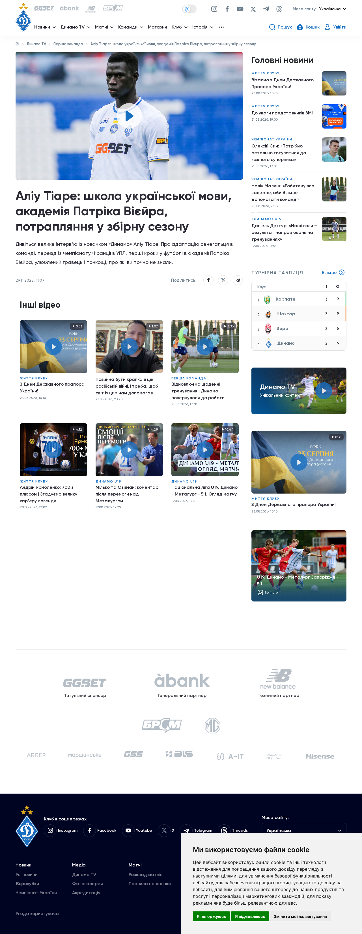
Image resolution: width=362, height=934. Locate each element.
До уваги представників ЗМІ (282, 113)
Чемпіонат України (271, 139)
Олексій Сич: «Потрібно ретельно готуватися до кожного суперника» (278, 152)
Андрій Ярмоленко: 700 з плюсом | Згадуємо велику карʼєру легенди (48, 494)
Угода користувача (37, 913)
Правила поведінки (150, 883)
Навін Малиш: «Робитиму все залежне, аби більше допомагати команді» (282, 192)
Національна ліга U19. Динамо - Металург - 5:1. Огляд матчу (204, 491)
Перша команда (68, 44)
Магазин (157, 27)
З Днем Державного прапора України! (52, 387)
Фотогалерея (87, 883)
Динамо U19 (109, 481)
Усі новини (27, 874)
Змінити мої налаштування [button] (300, 916)
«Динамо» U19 (266, 219)
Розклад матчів (145, 874)
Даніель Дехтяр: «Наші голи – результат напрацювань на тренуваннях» (284, 232)
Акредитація (86, 892)
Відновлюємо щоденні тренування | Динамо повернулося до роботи (198, 390)
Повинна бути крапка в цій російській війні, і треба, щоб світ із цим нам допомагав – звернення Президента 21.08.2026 (127, 386)
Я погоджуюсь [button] (211, 916)
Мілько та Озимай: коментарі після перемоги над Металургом (127, 494)
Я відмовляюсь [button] (250, 916)
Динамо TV (36, 44)
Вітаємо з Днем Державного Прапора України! (282, 83)
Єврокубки (27, 883)
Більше (329, 272)
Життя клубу (34, 378)
